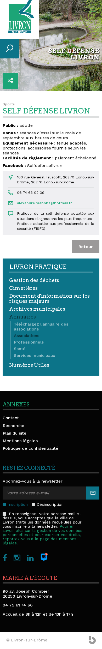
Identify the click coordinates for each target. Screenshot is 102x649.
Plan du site (14, 433)
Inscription (18, 504)
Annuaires (22, 316)
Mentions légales (20, 440)
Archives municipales (37, 309)
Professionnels (29, 342)
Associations (26, 335)
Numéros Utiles (29, 365)
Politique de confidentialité (30, 448)
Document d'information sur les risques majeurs (49, 298)
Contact (11, 417)
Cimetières (23, 288)
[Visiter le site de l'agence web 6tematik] (92, 640)
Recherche (13, 425)
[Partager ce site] (10, 81)
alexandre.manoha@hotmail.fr (44, 203)
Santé (20, 348)
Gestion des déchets (34, 280)
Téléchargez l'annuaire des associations (41, 327)
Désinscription (50, 504)
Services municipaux (34, 355)
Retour (85, 246)
